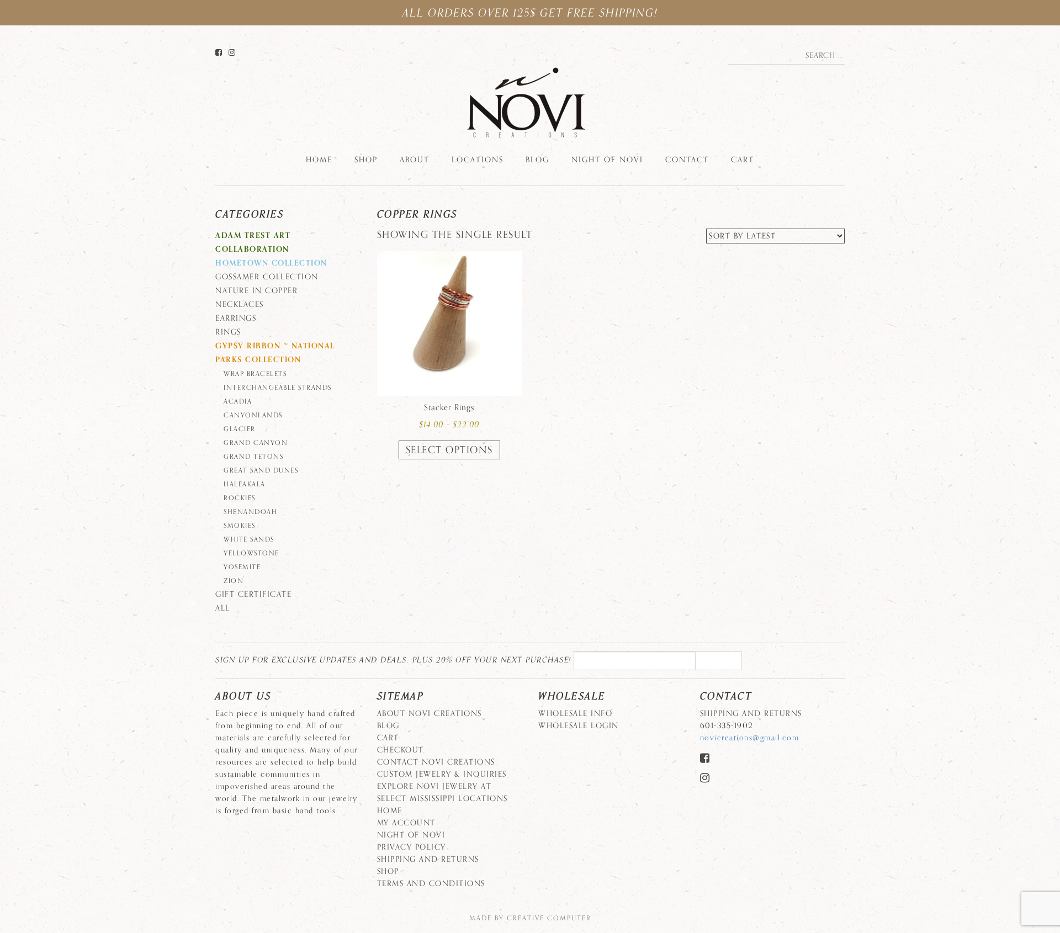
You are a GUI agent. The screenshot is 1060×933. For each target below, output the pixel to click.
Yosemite (242, 566)
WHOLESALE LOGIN (578, 725)
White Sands (249, 539)
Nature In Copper (256, 290)
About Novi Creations (429, 713)
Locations (478, 159)
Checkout (400, 750)
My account (406, 823)
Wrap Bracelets (255, 373)
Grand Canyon (256, 442)
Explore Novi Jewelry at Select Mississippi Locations (442, 792)
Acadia (238, 401)
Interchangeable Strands (278, 387)
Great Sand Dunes (261, 470)
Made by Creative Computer (530, 918)
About (415, 159)
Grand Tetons (253, 456)
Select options (449, 450)
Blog (537, 159)
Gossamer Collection (267, 277)
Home (319, 159)
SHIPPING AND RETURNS (428, 859)
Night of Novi (607, 159)
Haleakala (245, 484)
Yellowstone (251, 553)
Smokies (240, 525)
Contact (687, 159)
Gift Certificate (253, 594)
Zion (233, 580)
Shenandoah (250, 511)
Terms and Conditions (431, 883)
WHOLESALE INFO (575, 713)
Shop (366, 159)
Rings (228, 332)
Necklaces (239, 304)
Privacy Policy (411, 847)
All (222, 608)
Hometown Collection (271, 263)
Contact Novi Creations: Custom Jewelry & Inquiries (442, 768)
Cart (742, 159)
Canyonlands (253, 415)
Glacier (240, 428)
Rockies (240, 497)
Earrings (235, 318)
